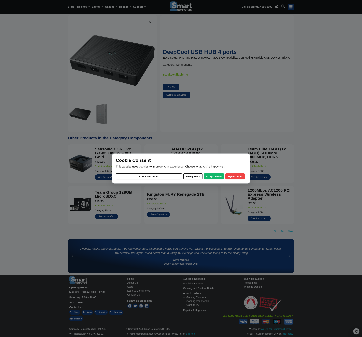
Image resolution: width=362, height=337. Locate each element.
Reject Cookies (235, 176)
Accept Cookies (214, 176)
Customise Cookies (149, 176)
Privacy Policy (193, 176)
